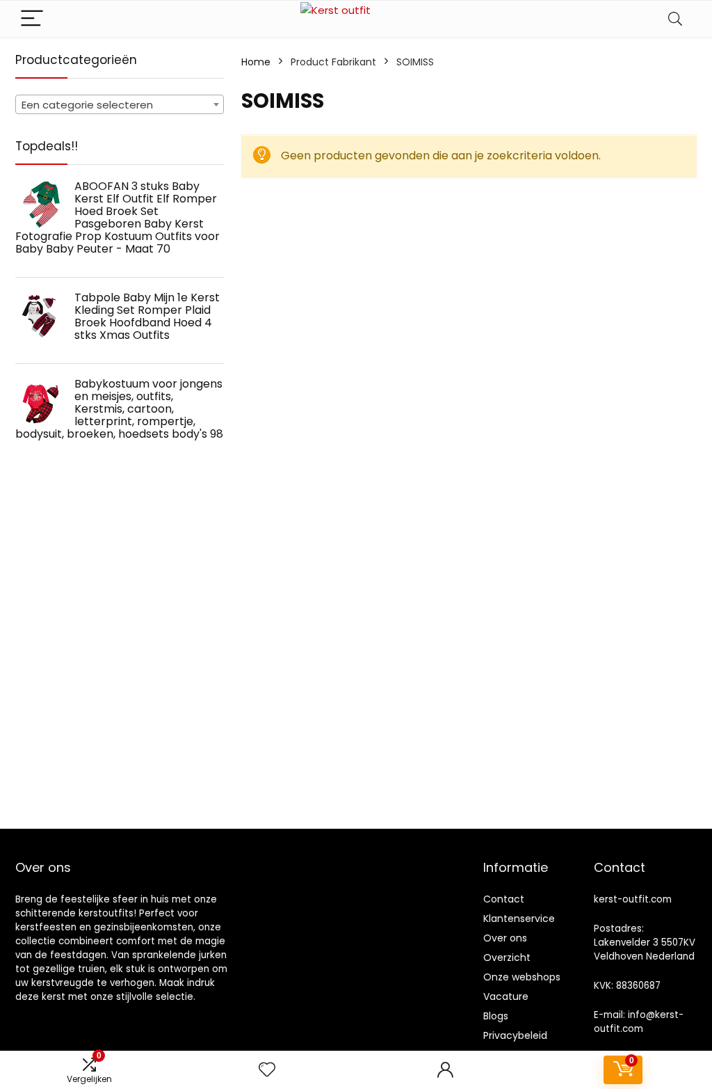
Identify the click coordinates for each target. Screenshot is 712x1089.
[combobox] (119, 104)
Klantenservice (519, 918)
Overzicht (507, 957)
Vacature (505, 996)
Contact (503, 899)
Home (255, 62)
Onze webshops (521, 977)
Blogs (495, 1016)
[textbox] (119, 105)
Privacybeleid (515, 1035)
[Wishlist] (267, 1070)
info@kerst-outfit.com (638, 1021)
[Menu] (32, 19)
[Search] (675, 19)
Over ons (505, 938)
